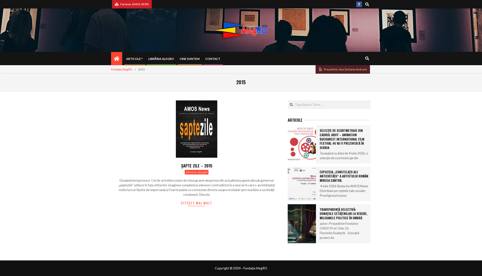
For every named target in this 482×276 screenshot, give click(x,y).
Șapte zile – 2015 (196, 166)
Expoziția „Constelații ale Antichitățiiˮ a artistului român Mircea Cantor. (344, 176)
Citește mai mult (196, 203)
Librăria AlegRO (196, 172)
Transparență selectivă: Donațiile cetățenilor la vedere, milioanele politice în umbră (343, 213)
